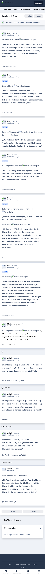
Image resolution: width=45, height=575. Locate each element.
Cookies (22, 568)
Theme (9, 564)
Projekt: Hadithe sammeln (30, 22)
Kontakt (35, 564)
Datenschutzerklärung (23, 564)
